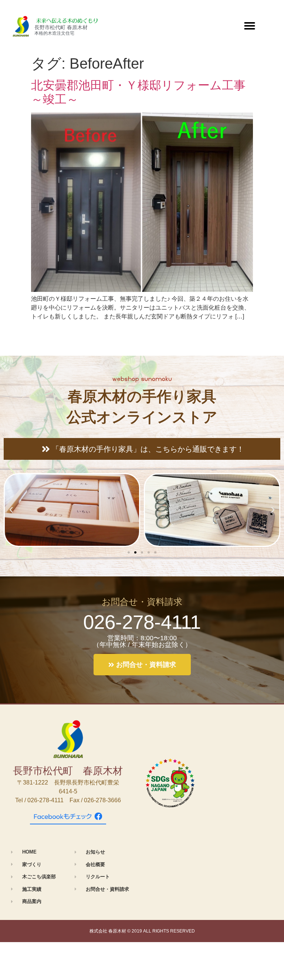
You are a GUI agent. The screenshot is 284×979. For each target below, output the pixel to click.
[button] (249, 26)
